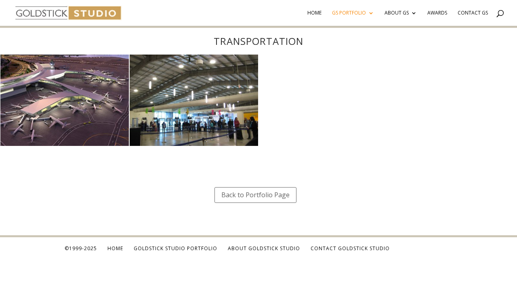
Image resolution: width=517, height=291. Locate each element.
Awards (437, 13)
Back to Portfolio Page (255, 194)
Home (314, 13)
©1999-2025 (81, 248)
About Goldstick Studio (264, 248)
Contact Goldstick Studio (350, 248)
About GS (397, 13)
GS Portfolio (349, 13)
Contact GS (473, 13)
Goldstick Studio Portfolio (175, 248)
